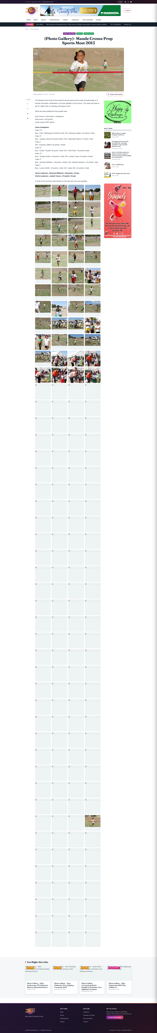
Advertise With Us (127, 1030)
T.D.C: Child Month (92, 24)
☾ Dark (120, 2)
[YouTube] (131, 2)
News (35, 20)
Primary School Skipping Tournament (112, 24)
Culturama (75, 20)
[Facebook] (125, 2)
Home (29, 20)
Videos (65, 20)
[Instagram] (128, 2)
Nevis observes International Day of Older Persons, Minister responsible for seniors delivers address (53, 24)
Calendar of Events (89, 1015)
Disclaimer (112, 1030)
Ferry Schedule (88, 20)
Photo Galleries (34, 29)
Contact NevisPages (114, 1017)
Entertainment (54, 20)
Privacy (118, 1030)
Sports (43, 20)
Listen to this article (115, 94)
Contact (98, 20)
